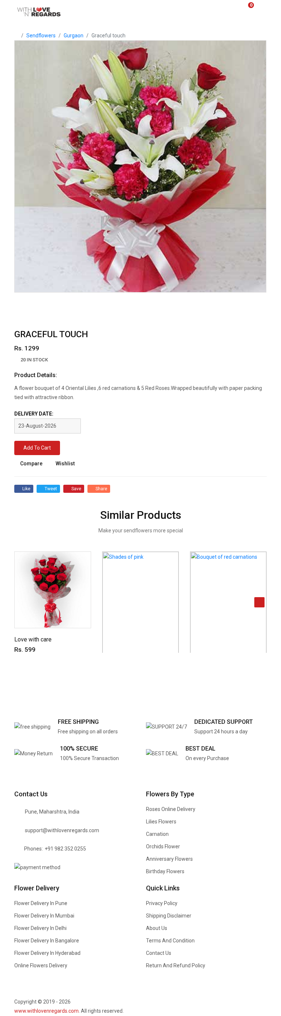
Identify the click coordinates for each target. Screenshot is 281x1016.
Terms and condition (170, 940)
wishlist (65, 463)
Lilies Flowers (161, 821)
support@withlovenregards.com (62, 830)
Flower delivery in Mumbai (44, 915)
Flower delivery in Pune (40, 903)
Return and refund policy (175, 965)
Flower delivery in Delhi (40, 928)
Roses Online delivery (170, 809)
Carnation (157, 834)
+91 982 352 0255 (65, 848)
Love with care (33, 639)
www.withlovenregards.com (46, 1011)
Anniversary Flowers (169, 858)
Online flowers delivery (40, 965)
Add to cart (37, 448)
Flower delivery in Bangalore (46, 940)
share (101, 488)
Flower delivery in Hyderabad (47, 953)
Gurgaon (73, 35)
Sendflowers (41, 35)
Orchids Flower (163, 846)
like (26, 488)
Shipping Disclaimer (168, 915)
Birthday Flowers (165, 871)
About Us (156, 928)
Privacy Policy (161, 903)
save (76, 488)
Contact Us (158, 953)
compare (31, 463)
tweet (51, 488)
